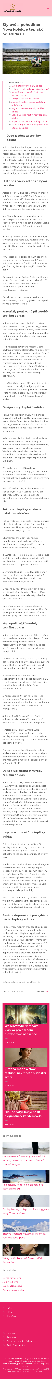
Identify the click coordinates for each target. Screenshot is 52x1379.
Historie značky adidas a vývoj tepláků (30, 89)
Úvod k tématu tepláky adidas (26, 86)
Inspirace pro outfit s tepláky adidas (29, 121)
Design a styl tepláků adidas (25, 99)
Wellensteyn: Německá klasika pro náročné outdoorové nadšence (21, 1030)
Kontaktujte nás (33, 982)
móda (47, 991)
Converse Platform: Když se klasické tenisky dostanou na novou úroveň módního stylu (24, 1160)
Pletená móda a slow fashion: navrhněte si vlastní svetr (25, 1073)
